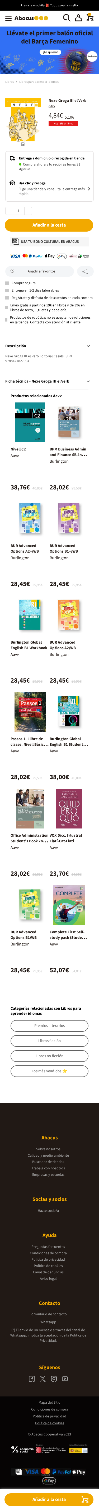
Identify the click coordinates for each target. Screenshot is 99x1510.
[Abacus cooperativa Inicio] (32, 21)
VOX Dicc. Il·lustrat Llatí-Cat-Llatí (66, 838)
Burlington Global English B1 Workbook (29, 645)
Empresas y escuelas (48, 1174)
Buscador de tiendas (48, 1162)
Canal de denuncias (48, 1272)
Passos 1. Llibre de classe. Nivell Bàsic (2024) (27, 744)
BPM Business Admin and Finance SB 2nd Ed (68, 454)
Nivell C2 (18, 449)
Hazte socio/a (48, 1210)
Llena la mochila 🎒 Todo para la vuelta (49, 5)
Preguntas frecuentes (48, 1246)
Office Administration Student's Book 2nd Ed (30, 841)
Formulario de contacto (48, 1314)
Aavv (52, 106)
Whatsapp (48, 1322)
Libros (9, 82)
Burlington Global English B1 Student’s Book (68, 744)
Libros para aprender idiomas (39, 82)
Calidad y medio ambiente (48, 1155)
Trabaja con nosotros (48, 1168)
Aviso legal (48, 1278)
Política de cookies (48, 1266)
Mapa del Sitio (49, 1402)
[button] (78, 18)
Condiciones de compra (48, 1253)
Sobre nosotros (48, 1149)
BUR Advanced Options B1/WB (24, 934)
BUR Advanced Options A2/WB (63, 645)
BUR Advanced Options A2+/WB (25, 548)
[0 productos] (90, 20)
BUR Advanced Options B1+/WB (64, 548)
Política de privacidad (48, 1259)
